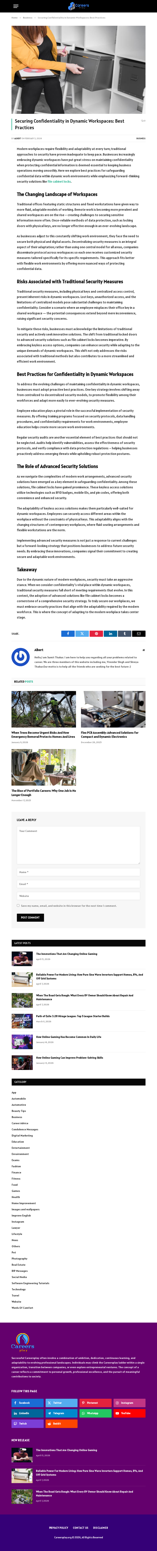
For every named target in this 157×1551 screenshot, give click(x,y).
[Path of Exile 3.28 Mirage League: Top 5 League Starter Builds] (22, 1021)
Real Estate (18, 1264)
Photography (19, 1258)
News (15, 1240)
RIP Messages (20, 1271)
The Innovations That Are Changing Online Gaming (66, 954)
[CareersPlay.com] (78, 6)
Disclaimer (100, 1527)
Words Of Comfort (22, 1308)
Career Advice (20, 1123)
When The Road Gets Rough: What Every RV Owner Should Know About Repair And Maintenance (84, 997)
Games (16, 1191)
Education (18, 1141)
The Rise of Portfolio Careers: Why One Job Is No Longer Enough (43, 793)
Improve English (21, 1215)
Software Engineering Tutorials (30, 1283)
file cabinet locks (59, 181)
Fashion (16, 1166)
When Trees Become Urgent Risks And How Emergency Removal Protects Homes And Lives (43, 735)
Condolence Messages (25, 1129)
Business (141, 138)
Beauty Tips (19, 1111)
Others (16, 1246)
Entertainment (21, 1148)
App (14, 1092)
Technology (19, 1289)
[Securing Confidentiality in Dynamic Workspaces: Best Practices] (78, 70)
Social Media (19, 1277)
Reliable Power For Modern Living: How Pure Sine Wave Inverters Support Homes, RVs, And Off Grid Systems (89, 976)
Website (16, 1301)
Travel (15, 1295)
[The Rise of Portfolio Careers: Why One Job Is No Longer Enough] (43, 767)
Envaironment (20, 1154)
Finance (16, 1172)
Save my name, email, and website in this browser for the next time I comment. (69, 905)
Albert (17, 138)
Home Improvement (24, 1203)
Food (15, 1184)
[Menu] (15, 6)
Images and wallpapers (25, 1209)
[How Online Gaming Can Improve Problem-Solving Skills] (22, 1062)
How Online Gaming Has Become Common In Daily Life (68, 1037)
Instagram (18, 1221)
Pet (14, 1252)
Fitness (16, 1178)
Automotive (19, 1104)
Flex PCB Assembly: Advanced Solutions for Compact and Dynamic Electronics (109, 735)
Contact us (80, 1527)
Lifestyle (17, 1234)
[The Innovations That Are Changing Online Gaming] (22, 959)
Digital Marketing (22, 1135)
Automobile (19, 1098)
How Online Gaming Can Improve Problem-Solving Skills (69, 1057)
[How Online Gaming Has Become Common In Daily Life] (22, 1042)
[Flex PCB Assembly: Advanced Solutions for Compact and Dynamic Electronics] (113, 709)
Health (16, 1197)
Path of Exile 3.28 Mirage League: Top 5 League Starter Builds (73, 1016)
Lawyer (16, 1228)
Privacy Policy (58, 1527)
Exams (15, 1160)
